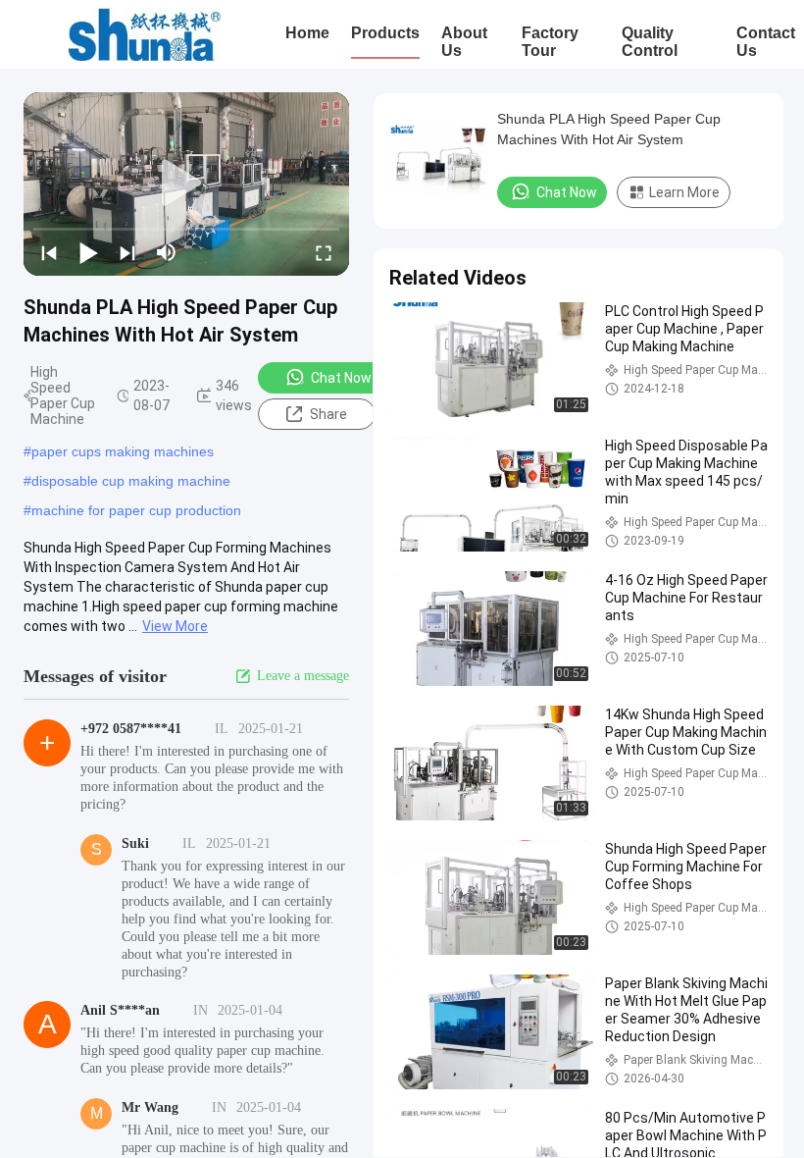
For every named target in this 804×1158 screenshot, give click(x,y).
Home (307, 33)
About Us (464, 42)
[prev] (49, 252)
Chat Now (341, 378)
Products (385, 33)
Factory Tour (550, 42)
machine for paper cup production (136, 510)
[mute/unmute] (166, 252)
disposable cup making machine (130, 481)
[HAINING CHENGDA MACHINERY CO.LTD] (144, 34)
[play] (186, 183)
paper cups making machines (122, 451)
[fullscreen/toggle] (323, 252)
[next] (127, 252)
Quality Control (650, 42)
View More (175, 626)
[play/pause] (88, 252)
